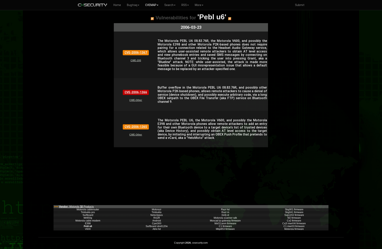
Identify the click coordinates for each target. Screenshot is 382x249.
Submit (299, 5)
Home (117, 5)
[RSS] (152, 18)
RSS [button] (184, 5)
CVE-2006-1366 (136, 92)
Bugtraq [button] (132, 5)
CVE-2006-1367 (136, 52)
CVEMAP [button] (150, 5)
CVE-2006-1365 (136, 126)
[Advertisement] (191, 175)
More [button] (198, 5)
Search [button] (168, 5)
